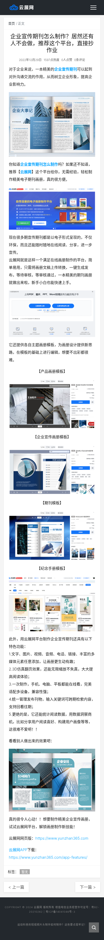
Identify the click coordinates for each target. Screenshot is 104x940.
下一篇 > (88, 887)
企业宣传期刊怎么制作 (39, 164)
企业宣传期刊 (65, 69)
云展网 (26, 171)
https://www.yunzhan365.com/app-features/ (48, 857)
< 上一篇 (16, 887)
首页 (11, 23)
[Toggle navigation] (93, 7)
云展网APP (18, 849)
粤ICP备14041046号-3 (60, 911)
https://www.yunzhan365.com (61, 838)
